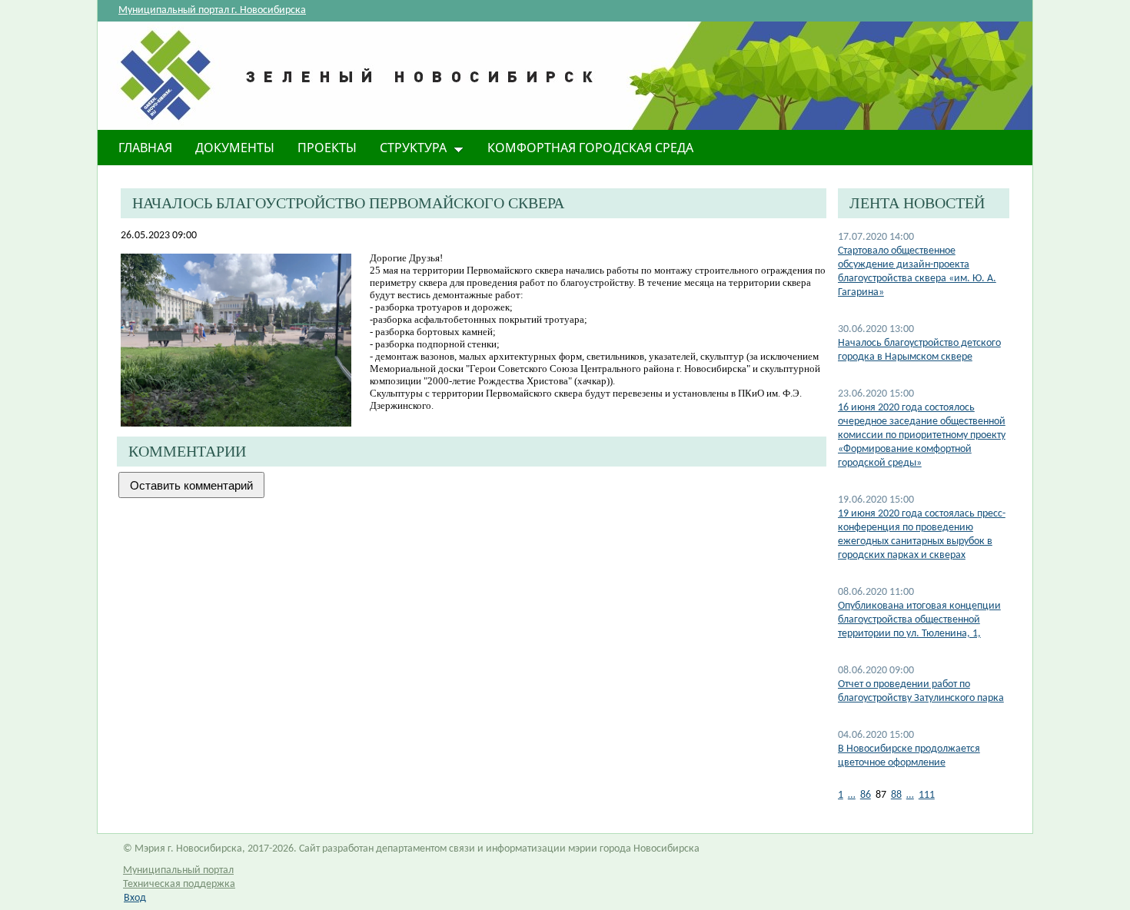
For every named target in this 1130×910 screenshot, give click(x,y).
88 (896, 795)
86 (865, 795)
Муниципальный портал (178, 870)
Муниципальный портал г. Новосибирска (212, 10)
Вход (135, 898)
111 (927, 795)
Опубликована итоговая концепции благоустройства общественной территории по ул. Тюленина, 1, (919, 619)
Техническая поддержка (179, 884)
